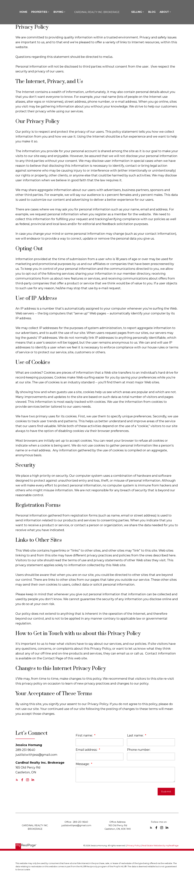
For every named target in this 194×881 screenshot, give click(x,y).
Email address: (87, 749)
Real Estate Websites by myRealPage (160, 845)
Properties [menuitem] (39, 11)
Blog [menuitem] (152, 11)
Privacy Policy (133, 845)
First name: (84, 735)
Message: (83, 764)
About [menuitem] (164, 11)
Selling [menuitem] (136, 11)
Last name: (135, 735)
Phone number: (138, 749)
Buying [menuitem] (58, 11)
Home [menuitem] (23, 11)
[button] (16, 779)
